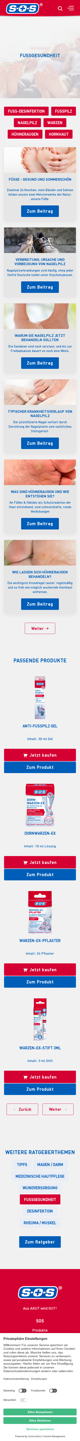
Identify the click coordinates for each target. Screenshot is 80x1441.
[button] (70, 8)
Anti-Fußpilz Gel (40, 725)
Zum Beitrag (40, 211)
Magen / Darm (50, 1164)
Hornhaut (59, 134)
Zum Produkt (40, 767)
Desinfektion (40, 1210)
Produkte (40, 1330)
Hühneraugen (25, 134)
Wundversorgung (40, 1187)
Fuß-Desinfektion (26, 111)
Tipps (22, 1164)
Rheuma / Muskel (40, 1222)
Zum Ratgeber (40, 1242)
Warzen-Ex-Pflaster (40, 940)
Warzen (55, 122)
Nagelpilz (27, 122)
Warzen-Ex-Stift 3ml (40, 1047)
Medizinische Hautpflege (40, 1176)
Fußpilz (63, 111)
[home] (24, 8)
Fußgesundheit (40, 1199)
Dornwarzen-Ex (40, 833)
